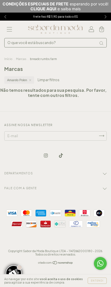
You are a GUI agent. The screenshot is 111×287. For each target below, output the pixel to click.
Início (8, 59)
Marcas (21, 59)
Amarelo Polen (17, 80)
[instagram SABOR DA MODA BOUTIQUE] (46, 155)
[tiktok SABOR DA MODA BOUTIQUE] (61, 155)
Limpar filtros (48, 80)
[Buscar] (101, 43)
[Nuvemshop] (55, 263)
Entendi (97, 280)
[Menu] (9, 30)
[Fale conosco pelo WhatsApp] (100, 263)
